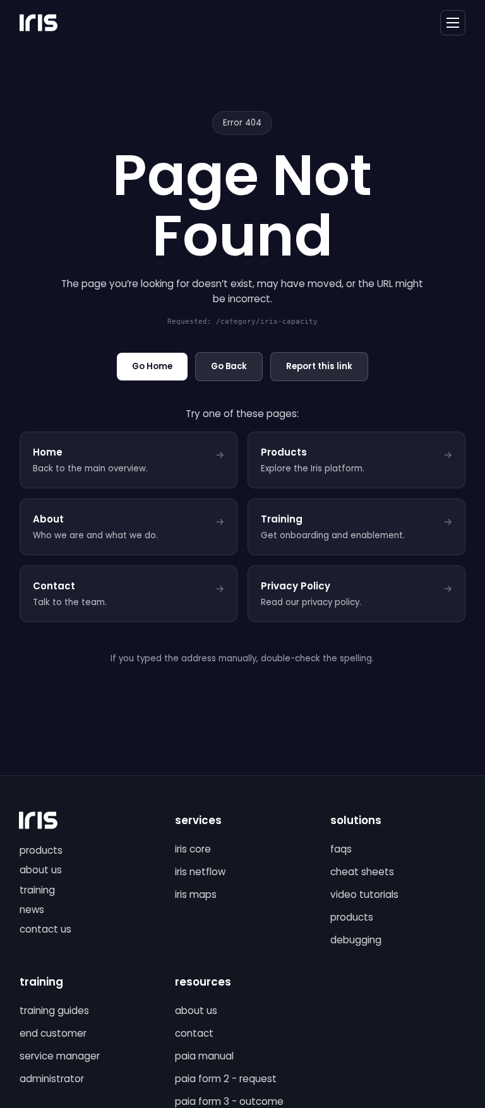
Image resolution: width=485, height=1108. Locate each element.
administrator (52, 1078)
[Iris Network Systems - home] (38, 23)
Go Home (152, 366)
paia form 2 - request (226, 1078)
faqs (341, 849)
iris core (193, 849)
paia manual (204, 1056)
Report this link (319, 366)
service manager (60, 1056)
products (41, 850)
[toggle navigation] (452, 22)
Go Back (229, 366)
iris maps (196, 894)
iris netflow (200, 871)
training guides (54, 1010)
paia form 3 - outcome (229, 1101)
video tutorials (364, 894)
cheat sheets (362, 871)
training (37, 890)
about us (41, 869)
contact (194, 1033)
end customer (53, 1033)
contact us (45, 929)
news (32, 909)
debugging (355, 939)
